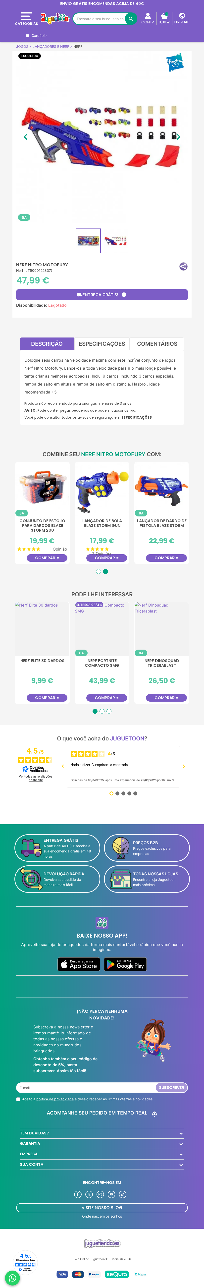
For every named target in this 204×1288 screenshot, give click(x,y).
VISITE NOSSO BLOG (102, 1208)
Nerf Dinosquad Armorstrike (42, 663)
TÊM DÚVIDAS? (34, 1133)
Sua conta (31, 1164)
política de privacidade (55, 1099)
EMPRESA (29, 1154)
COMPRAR (47, 558)
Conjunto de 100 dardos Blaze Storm (42, 523)
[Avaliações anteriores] (62, 766)
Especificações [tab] (102, 343)
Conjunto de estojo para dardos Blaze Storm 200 (162, 525)
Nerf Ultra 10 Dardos (162, 661)
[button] (183, 266)
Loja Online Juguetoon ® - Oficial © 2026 (102, 1259)
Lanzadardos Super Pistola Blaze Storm (102, 523)
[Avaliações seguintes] (183, 766)
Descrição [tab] (47, 343)
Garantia (30, 1143)
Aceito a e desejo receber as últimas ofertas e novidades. (87, 1099)
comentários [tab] (157, 343)
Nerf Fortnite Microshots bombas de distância (102, 665)
